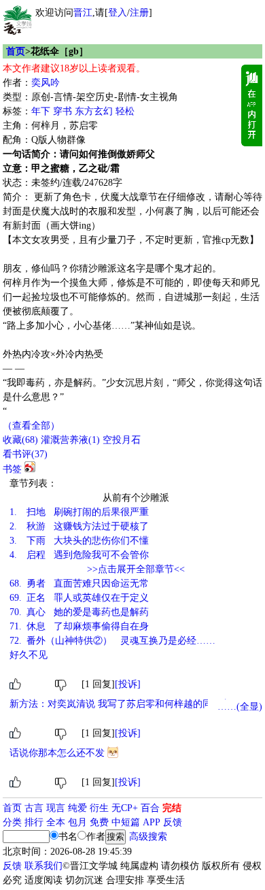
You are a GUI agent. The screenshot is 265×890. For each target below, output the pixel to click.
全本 (55, 822)
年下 (40, 111)
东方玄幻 (94, 111)
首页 (15, 51)
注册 (139, 12)
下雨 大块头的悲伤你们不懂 (79, 540)
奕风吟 (45, 83)
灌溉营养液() (70, 440)
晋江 (82, 12)
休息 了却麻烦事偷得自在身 (79, 626)
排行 (33, 822)
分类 (12, 822)
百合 (150, 808)
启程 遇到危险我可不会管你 (79, 555)
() (20, 440)
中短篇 (125, 822)
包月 (77, 822)
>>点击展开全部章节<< (136, 569)
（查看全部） (31, 426)
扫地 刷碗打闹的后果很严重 (79, 512)
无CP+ (124, 808)
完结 (171, 808)
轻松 (125, 111)
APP (151, 822)
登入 (117, 12)
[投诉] (128, 684)
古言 (33, 808)
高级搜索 (148, 836)
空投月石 (122, 440)
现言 (55, 808)
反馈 (172, 822)
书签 (12, 469)
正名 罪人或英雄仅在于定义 (79, 598)
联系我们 (43, 866)
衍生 (99, 808)
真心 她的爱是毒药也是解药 (79, 612)
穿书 (62, 111)
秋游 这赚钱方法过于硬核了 (79, 526)
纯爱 (77, 808)
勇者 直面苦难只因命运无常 (79, 583)
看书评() (25, 454)
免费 (99, 822)
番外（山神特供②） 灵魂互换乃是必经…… (112, 641)
